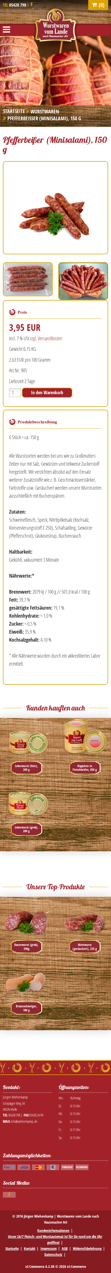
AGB (65, 1248)
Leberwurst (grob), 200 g (26, 829)
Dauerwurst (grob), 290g (26, 946)
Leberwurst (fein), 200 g (26, 768)
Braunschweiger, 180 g (26, 1008)
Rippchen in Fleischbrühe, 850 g (85, 768)
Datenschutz (53, 1254)
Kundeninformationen (53, 1230)
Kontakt (29, 1248)
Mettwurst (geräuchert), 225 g (85, 946)
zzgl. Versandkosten (46, 338)
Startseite (12, 1248)
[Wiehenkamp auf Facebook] (31, 4)
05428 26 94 (36, 1115)
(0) (101, 4)
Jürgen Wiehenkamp (38, 1216)
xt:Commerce (76, 1266)
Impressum (48, 1248)
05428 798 (17, 5)
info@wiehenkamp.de (24, 1121)
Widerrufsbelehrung (87, 1248)
